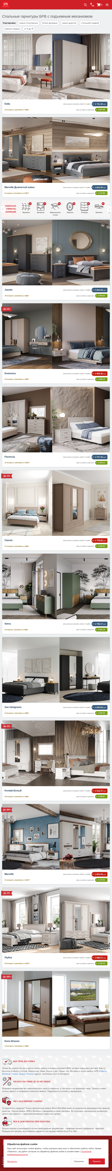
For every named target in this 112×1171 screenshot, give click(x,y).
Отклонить (79, 1161)
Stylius (8, 957)
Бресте (103, 1071)
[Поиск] (85, 4)
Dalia (7, 104)
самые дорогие (69, 23)
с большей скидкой (90, 23)
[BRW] (6, 5)
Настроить (12, 1161)
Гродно (22, 1074)
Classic (9, 540)
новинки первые (12, 29)
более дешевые (49, 23)
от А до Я (28, 29)
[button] (107, 4)
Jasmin (9, 290)
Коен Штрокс (12, 1041)
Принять (97, 1161)
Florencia (10, 457)
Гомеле (15, 1074)
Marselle (9, 874)
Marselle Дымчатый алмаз (20, 187)
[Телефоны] (92, 4)
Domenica (10, 373)
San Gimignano (13, 707)
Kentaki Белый (13, 790)
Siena (8, 623)
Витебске (6, 1074)
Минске (29, 1074)
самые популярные (28, 23)
